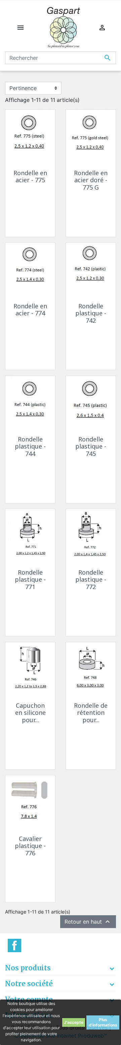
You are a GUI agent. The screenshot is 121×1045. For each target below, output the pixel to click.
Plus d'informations (103, 1022)
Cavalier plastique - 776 (30, 846)
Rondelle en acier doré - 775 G (91, 180)
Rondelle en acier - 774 (30, 309)
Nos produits (28, 968)
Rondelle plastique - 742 (90, 313)
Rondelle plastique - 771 (30, 579)
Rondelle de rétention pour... (91, 712)
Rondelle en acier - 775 (30, 176)
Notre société (29, 983)
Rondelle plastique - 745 (90, 446)
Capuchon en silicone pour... (30, 712)
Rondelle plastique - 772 (90, 579)
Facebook (14, 945)
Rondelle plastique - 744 (30, 446)
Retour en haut (88, 922)
